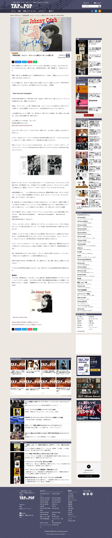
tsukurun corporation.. (61, 534)
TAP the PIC (84, 309)
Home (12, 15)
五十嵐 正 (80, 316)
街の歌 (85, 279)
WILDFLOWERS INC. (51, 531)
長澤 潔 (79, 323)
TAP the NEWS (86, 245)
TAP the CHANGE (84, 222)
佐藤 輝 (91, 321)
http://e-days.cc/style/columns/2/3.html (22, 125)
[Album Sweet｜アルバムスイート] (89, 388)
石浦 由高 (91, 316)
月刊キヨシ (18, 15)
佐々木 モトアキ (93, 318)
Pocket (29, 61)
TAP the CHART (84, 267)
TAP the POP (61, 57)
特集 (19, 11)
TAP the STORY (83, 241)
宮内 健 (79, 325)
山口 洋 (91, 325)
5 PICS (86, 256)
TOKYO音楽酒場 (84, 290)
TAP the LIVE (83, 287)
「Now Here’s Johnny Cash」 (20, 317)
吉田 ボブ (80, 327)
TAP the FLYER (85, 271)
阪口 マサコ (80, 318)
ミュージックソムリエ (85, 306)
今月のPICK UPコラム (83, 215)
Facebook (18, 61)
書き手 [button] (51, 11)
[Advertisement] (40, 344)
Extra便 (85, 252)
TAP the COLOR (83, 229)
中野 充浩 (91, 323)
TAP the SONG (86, 237)
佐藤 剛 (79, 321)
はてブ (24, 61)
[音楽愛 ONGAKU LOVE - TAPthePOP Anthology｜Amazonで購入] (89, 366)
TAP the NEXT (85, 218)
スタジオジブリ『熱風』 (85, 294)
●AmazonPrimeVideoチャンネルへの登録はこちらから (27, 324)
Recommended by (65, 395)
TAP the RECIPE (82, 302)
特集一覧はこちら (88, 115)
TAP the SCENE (85, 226)
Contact (98, 3)
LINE (35, 61)
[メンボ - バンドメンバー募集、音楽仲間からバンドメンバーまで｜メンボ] (89, 410)
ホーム (13, 11)
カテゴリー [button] (42, 11)
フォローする (89, 476)
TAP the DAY (83, 264)
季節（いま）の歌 (84, 283)
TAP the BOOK (85, 275)
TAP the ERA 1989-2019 (84, 260)
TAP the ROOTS (84, 233)
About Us (86, 3)
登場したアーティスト (29, 11)
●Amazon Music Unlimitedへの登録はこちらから (25, 322)
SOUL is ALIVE (83, 298)
